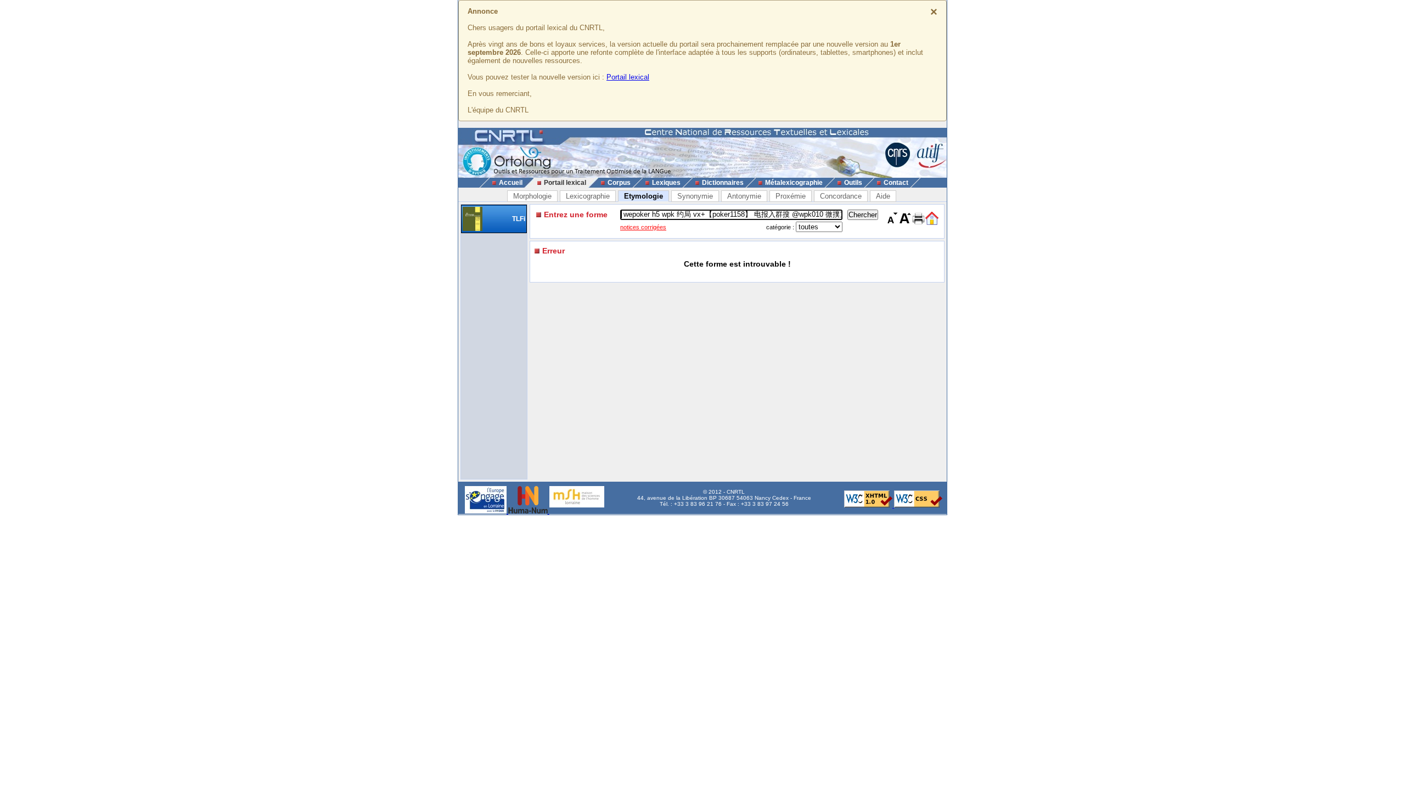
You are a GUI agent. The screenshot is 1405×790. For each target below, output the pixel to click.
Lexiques (666, 183)
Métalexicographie (794, 183)
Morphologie (532, 196)
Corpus (619, 183)
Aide (883, 196)
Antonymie (744, 196)
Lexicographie (588, 196)
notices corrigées (643, 227)
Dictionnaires (723, 183)
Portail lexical (627, 77)
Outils (853, 183)
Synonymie (695, 196)
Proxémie (790, 196)
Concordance (841, 196)
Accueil (510, 183)
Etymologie (643, 196)
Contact (896, 183)
